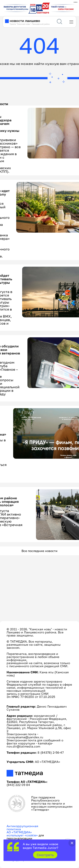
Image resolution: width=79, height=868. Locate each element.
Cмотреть (45, 855)
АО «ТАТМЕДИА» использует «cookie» (22, 833)
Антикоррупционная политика (22, 827)
